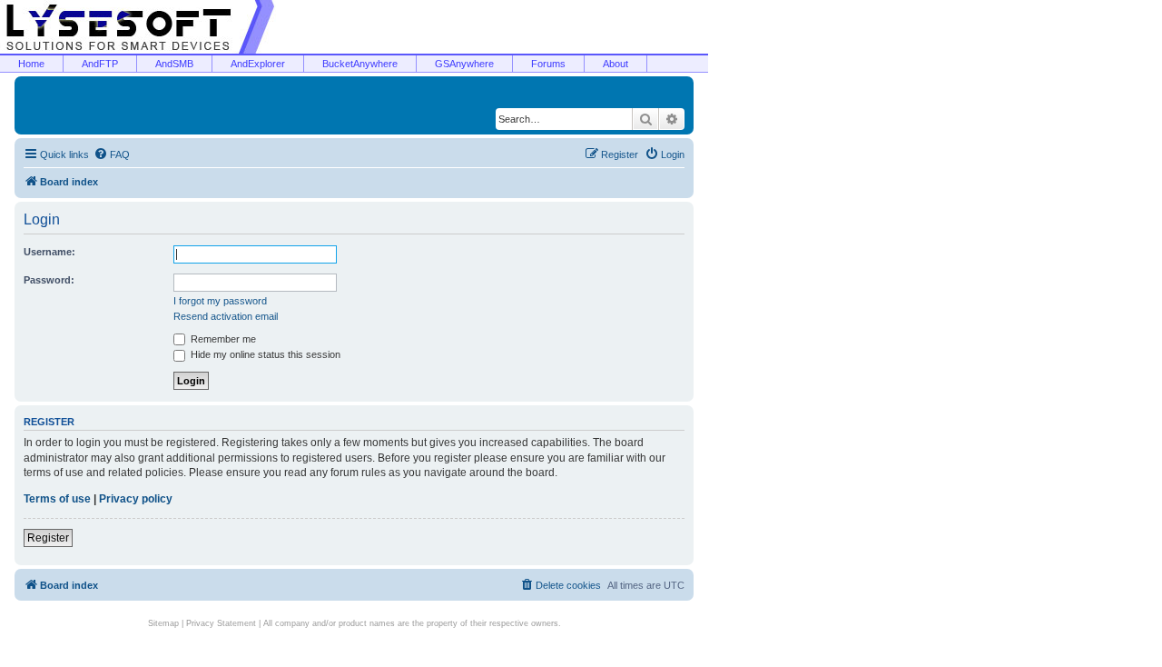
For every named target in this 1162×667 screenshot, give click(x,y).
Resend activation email (225, 316)
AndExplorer (258, 63)
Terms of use (57, 499)
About (615, 63)
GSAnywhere (464, 63)
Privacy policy (135, 499)
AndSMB (174, 63)
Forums (548, 63)
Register (48, 538)
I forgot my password (220, 300)
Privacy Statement (221, 623)
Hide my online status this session (264, 354)
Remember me (222, 339)
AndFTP (100, 63)
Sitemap (163, 623)
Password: (49, 279)
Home (31, 63)
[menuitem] (112, 154)
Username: (49, 251)
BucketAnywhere (360, 63)
